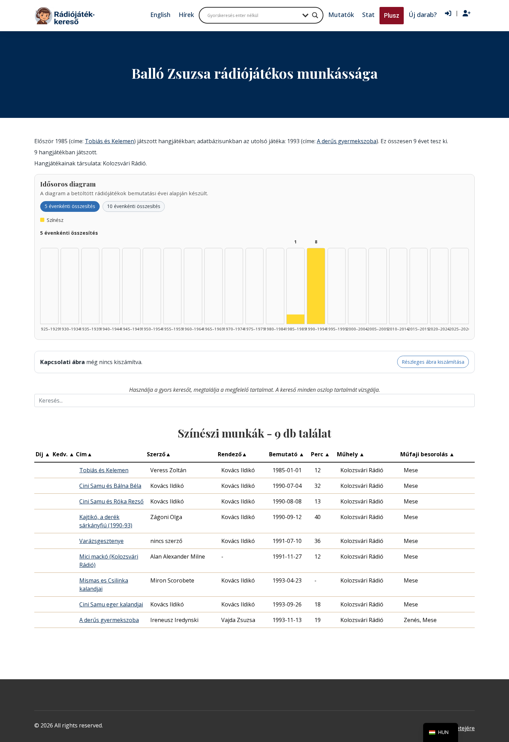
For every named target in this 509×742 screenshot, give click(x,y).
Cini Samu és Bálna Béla (110, 486)
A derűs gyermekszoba (346, 141)
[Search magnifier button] (315, 15)
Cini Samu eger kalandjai (111, 604)
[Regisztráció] (466, 13)
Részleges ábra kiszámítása (433, 362)
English (160, 14)
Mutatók (341, 14)
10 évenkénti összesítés (133, 206)
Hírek (186, 14)
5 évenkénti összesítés (70, 206)
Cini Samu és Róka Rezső (111, 501)
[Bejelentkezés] (448, 13)
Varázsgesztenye (101, 541)
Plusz (391, 15)
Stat (368, 14)
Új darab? (423, 14)
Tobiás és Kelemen (109, 141)
